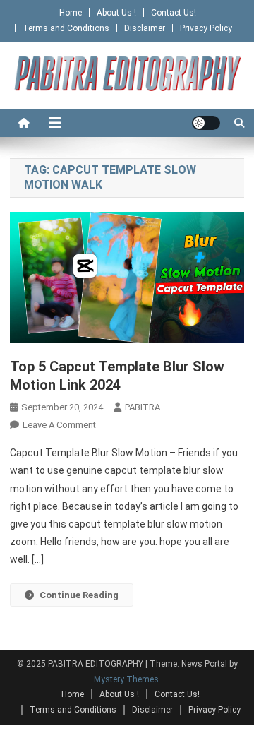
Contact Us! (173, 13)
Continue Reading (79, 595)
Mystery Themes (126, 679)
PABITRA (142, 407)
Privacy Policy (206, 28)
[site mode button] (206, 123)
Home (70, 13)
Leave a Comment (59, 424)
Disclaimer (144, 28)
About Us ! (116, 13)
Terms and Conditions (66, 28)
